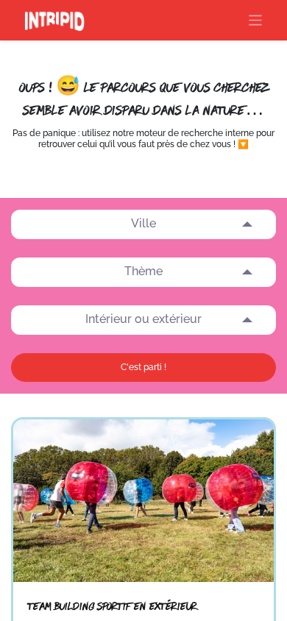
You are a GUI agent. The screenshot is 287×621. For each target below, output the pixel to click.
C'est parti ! (143, 367)
